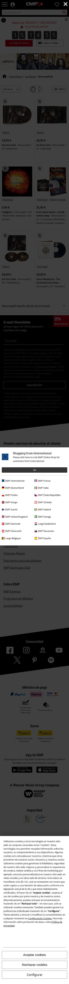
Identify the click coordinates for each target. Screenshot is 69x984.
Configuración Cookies (40, 918)
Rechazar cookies (34, 965)
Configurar (34, 975)
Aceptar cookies (34, 955)
